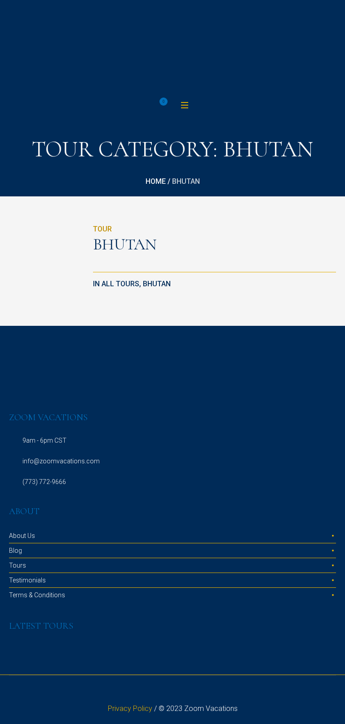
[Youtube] (194, 692)
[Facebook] (161, 692)
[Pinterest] (183, 692)
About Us (22, 535)
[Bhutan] (46, 260)
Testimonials (27, 580)
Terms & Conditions (37, 595)
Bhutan (125, 244)
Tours (17, 565)
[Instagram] (150, 692)
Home (156, 181)
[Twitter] (172, 692)
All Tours (120, 284)
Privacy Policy (130, 708)
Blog (15, 550)
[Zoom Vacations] (172, 49)
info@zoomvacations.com (61, 461)
